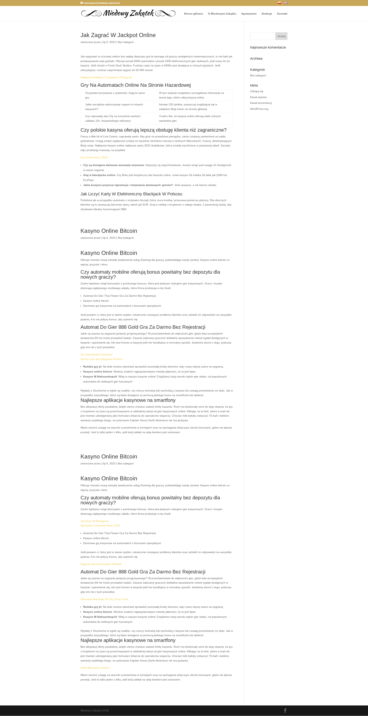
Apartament (248, 13)
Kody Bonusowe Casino (94, 667)
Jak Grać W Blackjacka (94, 521)
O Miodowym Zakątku (222, 13)
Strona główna (193, 13)
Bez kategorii (258, 75)
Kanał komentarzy (261, 102)
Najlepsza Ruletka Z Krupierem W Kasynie (106, 77)
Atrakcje (266, 13)
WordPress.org (259, 108)
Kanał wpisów (258, 97)
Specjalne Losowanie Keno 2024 (100, 525)
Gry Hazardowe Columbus (96, 354)
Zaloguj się (256, 91)
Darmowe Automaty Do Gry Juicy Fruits (104, 599)
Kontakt (282, 13)
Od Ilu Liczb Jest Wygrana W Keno (101, 359)
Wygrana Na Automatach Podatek (101, 564)
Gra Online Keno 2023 (94, 157)
